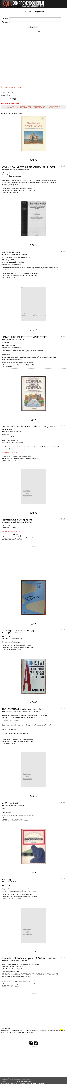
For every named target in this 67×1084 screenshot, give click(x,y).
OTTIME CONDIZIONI (15, 177)
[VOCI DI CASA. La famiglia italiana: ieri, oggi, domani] (33, 150)
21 (39, 1030)
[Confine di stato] (33, 787)
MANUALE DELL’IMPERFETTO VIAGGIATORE (24, 337)
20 (37, 1030)
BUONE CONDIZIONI (15, 968)
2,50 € (33, 159)
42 (14, 1032)
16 (30, 1030)
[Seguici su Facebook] (36, 1045)
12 (23, 1030)
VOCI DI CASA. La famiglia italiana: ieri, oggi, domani (28, 167)
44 (18, 1032)
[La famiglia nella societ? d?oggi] (33, 614)
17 (32, 1030)
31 (57, 1030)
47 (23, 1032)
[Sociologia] (33, 863)
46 (22, 1032)
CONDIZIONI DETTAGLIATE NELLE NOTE (22, 717)
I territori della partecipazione (17, 519)
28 (52, 1030)
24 (45, 1030)
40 (11, 1032)
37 (5, 1032)
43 (16, 1032)
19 (36, 1030)
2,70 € (33, 872)
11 (22, 1030)
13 (25, 1030)
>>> (31, 1032)
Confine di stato (10, 803)
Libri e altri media (11, 252)
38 (7, 1032)
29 (54, 1030)
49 (27, 1032)
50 (29, 1032)
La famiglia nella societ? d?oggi (18, 630)
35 (2, 1032)
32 (59, 1030)
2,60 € (33, 702)
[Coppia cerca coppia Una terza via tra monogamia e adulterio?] (33, 410)
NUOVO (11, 437)
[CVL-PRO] (63, 166)
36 (3, 1032)
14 (27, 1030)
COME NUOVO (14, 528)
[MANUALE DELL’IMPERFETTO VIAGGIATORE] (33, 321)
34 (64, 1030)
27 (50, 1030)
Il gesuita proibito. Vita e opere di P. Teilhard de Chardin (30, 958)
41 (13, 1032)
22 (41, 1030)
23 (43, 1030)
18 (34, 1030)
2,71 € (33, 951)
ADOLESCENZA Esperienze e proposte (21, 709)
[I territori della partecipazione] (33, 503)
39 (9, 1032)
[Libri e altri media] (33, 236)
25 (46, 1030)
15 (28, 1030)
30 (56, 1030)
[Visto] (61, 166)
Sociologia (7, 879)
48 (25, 1032)
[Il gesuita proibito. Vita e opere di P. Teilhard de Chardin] (33, 942)
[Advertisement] (33, 48)
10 (20, 1030)
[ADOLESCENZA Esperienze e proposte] (33, 693)
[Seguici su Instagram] (31, 1045)
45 (20, 1032)
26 (48, 1030)
